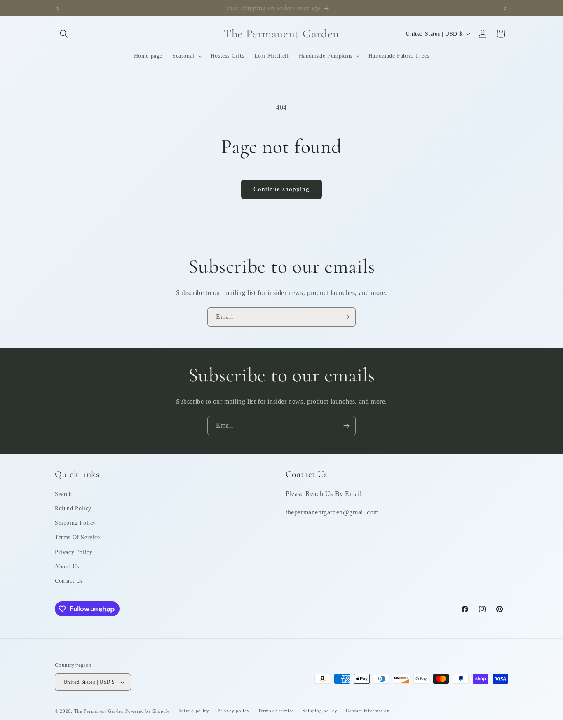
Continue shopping (281, 189)
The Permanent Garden (99, 710)
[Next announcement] (505, 8)
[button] (64, 34)
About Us (67, 566)
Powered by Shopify (147, 710)
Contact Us (69, 581)
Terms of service (276, 710)
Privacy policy (233, 710)
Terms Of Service (77, 537)
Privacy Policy (73, 552)
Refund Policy (73, 508)
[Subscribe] (346, 317)
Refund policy (193, 710)
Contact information (367, 710)
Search (63, 494)
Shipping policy (320, 710)
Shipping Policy (75, 523)
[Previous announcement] (58, 8)
